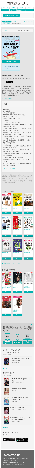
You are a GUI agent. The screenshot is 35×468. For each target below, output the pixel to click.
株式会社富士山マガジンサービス (16, 462)
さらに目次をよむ (10, 168)
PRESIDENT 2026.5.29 (16, 253)
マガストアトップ (8, 30)
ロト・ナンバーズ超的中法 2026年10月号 (6, 287)
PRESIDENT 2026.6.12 (5, 253)
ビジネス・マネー (7, 98)
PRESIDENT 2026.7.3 (27, 230)
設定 (21, 7)
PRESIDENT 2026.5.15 (27, 253)
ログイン (5, 7)
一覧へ (6, 369)
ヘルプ (29, 7)
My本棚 (13, 7)
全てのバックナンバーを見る (12, 263)
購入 (6, 212)
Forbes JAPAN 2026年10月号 (16, 287)
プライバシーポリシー (21, 458)
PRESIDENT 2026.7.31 (5, 230)
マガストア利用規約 (8, 458)
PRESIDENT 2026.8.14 (27, 207)
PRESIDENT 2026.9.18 (5, 207)
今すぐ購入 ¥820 (11, 61)
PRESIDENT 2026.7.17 (16, 230)
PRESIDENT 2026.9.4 (16, 207)
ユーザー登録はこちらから (18, 10)
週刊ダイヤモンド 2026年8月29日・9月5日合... (17, 310)
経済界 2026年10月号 (6, 310)
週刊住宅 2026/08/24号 (27, 287)
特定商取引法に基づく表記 (9, 460)
